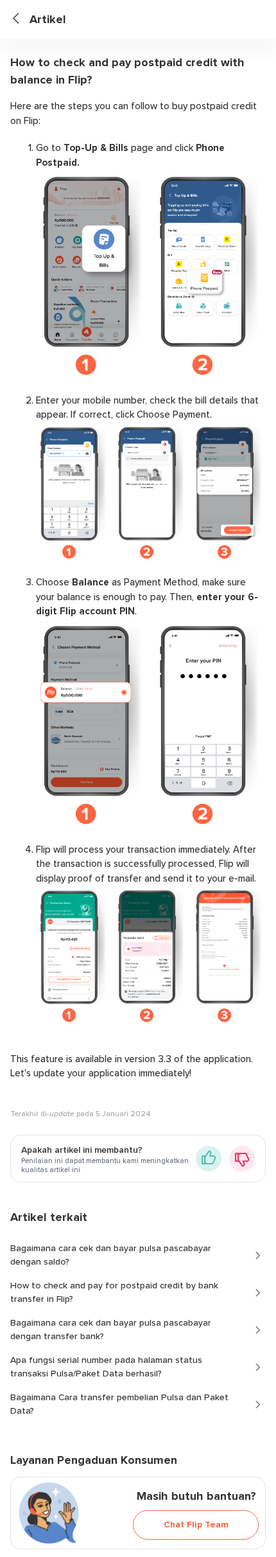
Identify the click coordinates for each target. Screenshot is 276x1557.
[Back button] (21, 19)
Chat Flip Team (196, 1524)
